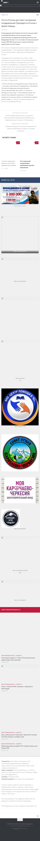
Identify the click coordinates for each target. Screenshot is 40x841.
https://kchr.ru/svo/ (20, 206)
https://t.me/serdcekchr (20, 528)
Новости (4, 15)
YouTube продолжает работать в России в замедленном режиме (8, 163)
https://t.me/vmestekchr (20, 281)
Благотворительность (8, 655)
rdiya (20, 572)
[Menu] (37, 2)
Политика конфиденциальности (20, 826)
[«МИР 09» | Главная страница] (6, 2)
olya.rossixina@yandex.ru (9, 774)
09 (20, 380)
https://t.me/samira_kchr (20, 251)
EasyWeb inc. (24, 828)
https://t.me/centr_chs (20, 426)
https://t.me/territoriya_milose (20, 570)
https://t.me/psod (20, 378)
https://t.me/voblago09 (20, 600)
